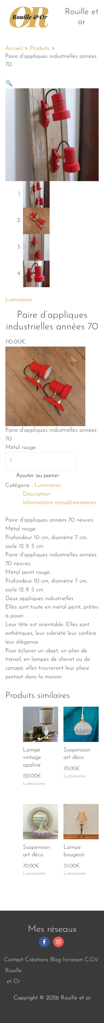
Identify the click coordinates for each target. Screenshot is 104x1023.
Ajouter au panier (37, 475)
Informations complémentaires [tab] (59, 502)
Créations (36, 960)
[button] (9, 83)
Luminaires (18, 300)
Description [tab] (36, 494)
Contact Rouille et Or (13, 970)
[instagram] (59, 942)
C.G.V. (91, 960)
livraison (73, 960)
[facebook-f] (45, 942)
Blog (55, 960)
